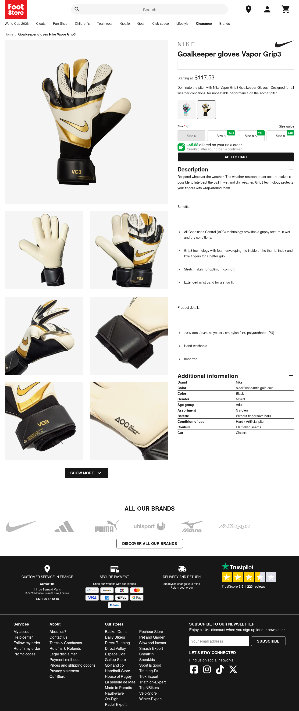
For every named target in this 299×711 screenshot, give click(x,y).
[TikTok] (220, 670)
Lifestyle (182, 23)
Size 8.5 (254, 134)
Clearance (204, 23)
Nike (187, 44)
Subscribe (268, 641)
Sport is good (150, 665)
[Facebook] (194, 670)
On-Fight (112, 698)
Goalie (125, 23)
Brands (224, 23)
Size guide (286, 126)
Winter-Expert (150, 698)
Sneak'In (146, 654)
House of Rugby (118, 676)
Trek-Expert (148, 676)
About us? (58, 631)
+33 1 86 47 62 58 (47, 599)
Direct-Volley (115, 648)
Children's (82, 23)
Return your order (182, 587)
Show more (82, 473)
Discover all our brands (149, 543)
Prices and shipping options (73, 665)
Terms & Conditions (66, 642)
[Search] (77, 9)
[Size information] (187, 126)
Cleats (41, 23)
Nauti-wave (114, 693)
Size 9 (284, 134)
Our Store (57, 676)
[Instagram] (207, 670)
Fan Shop (60, 23)
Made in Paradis (118, 687)
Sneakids (147, 659)
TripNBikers (149, 687)
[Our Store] (248, 9)
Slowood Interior (152, 642)
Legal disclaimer (63, 654)
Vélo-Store (148, 693)
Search (149, 9)
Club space (160, 23)
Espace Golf (115, 654)
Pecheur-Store (151, 631)
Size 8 (225, 134)
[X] (233, 670)
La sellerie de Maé (120, 682)
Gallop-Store (115, 659)
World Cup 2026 (17, 23)
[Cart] (286, 9)
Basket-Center (117, 631)
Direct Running (117, 642)
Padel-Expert (116, 704)
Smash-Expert (151, 648)
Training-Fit (148, 670)
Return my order (27, 648)
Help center (23, 637)
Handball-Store (117, 670)
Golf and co (114, 665)
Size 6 (191, 135)
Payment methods (64, 659)
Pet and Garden (152, 637)
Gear (141, 23)
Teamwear (105, 23)
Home (9, 34)
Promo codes (25, 654)
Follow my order (27, 642)
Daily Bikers (115, 637)
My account (23, 631)
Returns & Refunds (65, 648)
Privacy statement (64, 670)
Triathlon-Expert (152, 682)
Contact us (47, 584)
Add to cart (236, 157)
